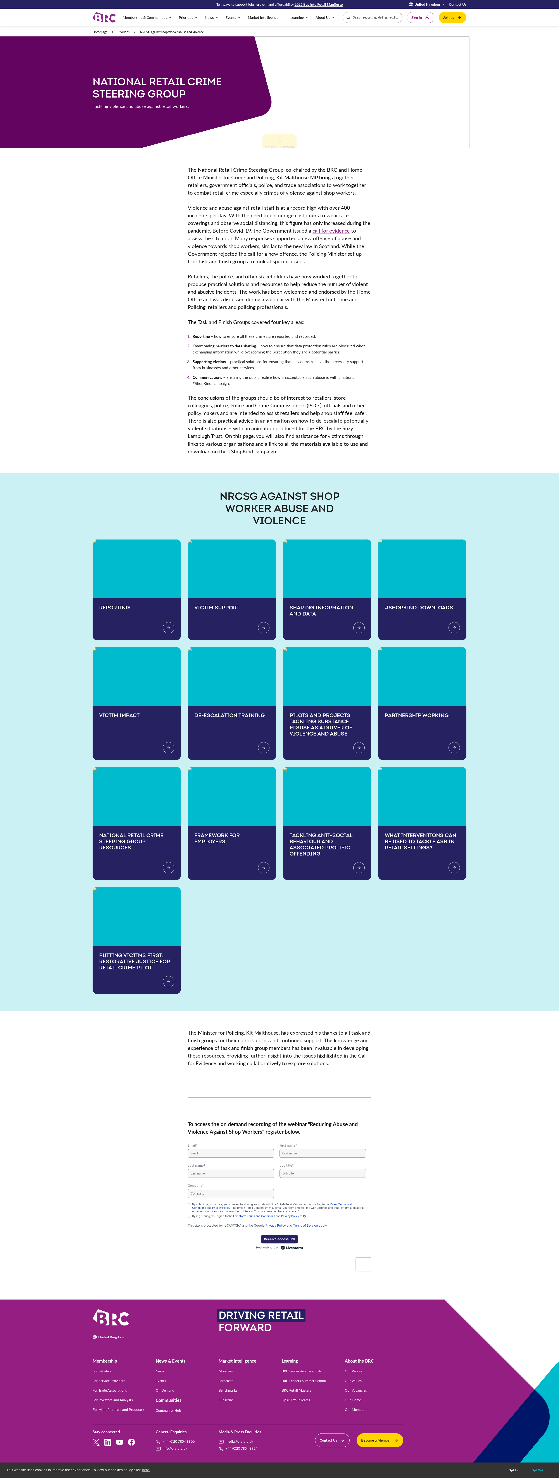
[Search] (348, 17)
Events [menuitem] (231, 17)
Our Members (355, 1409)
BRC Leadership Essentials (302, 1371)
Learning (290, 1360)
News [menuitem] (209, 17)
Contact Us (457, 4)
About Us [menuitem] (323, 17)
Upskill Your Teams (296, 1400)
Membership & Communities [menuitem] (145, 17)
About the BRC (359, 1360)
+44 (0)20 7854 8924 (241, 1448)
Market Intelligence (237, 1360)
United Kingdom (427, 4)
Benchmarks (228, 1390)
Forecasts (226, 1381)
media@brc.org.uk (239, 1441)
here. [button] (146, 1470)
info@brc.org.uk (175, 1448)
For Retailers (102, 1371)
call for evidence (331, 230)
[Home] (104, 17)
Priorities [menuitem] (186, 17)
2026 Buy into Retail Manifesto (319, 4)
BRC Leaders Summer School (304, 1381)
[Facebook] (131, 1442)
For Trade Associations (110, 1390)
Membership (105, 1360)
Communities (168, 1400)
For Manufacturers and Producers (119, 1409)
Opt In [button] (513, 1470)
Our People (353, 1371)
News (160, 1371)
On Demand (165, 1390)
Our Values (353, 1381)
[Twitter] (96, 1442)
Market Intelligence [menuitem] (263, 17)
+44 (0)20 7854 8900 (179, 1441)
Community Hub (168, 1410)
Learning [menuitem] (297, 17)
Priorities (123, 32)
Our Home (353, 1400)
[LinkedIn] (107, 1442)
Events (161, 1381)
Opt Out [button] (537, 1470)
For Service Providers (109, 1381)
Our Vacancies (356, 1390)
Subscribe (226, 1400)
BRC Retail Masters (296, 1390)
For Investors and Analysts (113, 1400)
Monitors (226, 1371)
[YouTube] (119, 1442)
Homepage (100, 32)
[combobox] (376, 17)
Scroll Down (279, 144)
